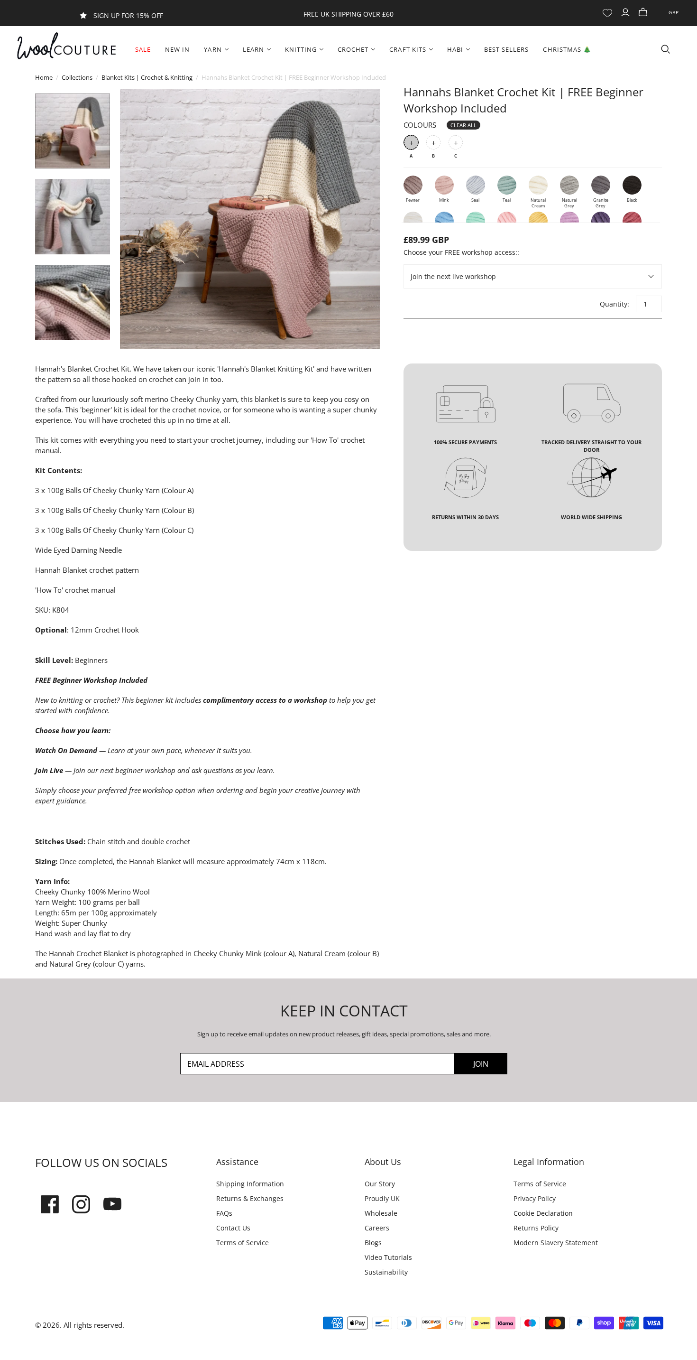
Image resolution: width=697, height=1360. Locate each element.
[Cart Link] (644, 12)
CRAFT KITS (407, 49)
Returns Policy (536, 1227)
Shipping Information (250, 1183)
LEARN (253, 49)
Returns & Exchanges (250, 1198)
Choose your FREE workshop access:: (461, 252)
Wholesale (381, 1213)
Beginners (91, 660)
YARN (212, 49)
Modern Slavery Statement (556, 1242)
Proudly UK (382, 1198)
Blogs (373, 1242)
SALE (143, 49)
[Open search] (665, 49)
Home (44, 77)
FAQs (224, 1213)
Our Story (380, 1183)
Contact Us (233, 1227)
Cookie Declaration (543, 1213)
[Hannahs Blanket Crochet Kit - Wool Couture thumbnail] (72, 130)
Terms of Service (242, 1242)
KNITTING (301, 49)
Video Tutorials (388, 1257)
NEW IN (177, 49)
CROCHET (353, 49)
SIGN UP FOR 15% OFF (128, 15)
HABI (455, 49)
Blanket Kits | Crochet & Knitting (147, 77)
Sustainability (386, 1271)
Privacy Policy (535, 1198)
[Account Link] (627, 12)
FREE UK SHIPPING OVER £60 (348, 14)
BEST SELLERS (506, 49)
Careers (377, 1227)
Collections (77, 77)
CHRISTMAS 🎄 (567, 49)
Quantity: (614, 303)
